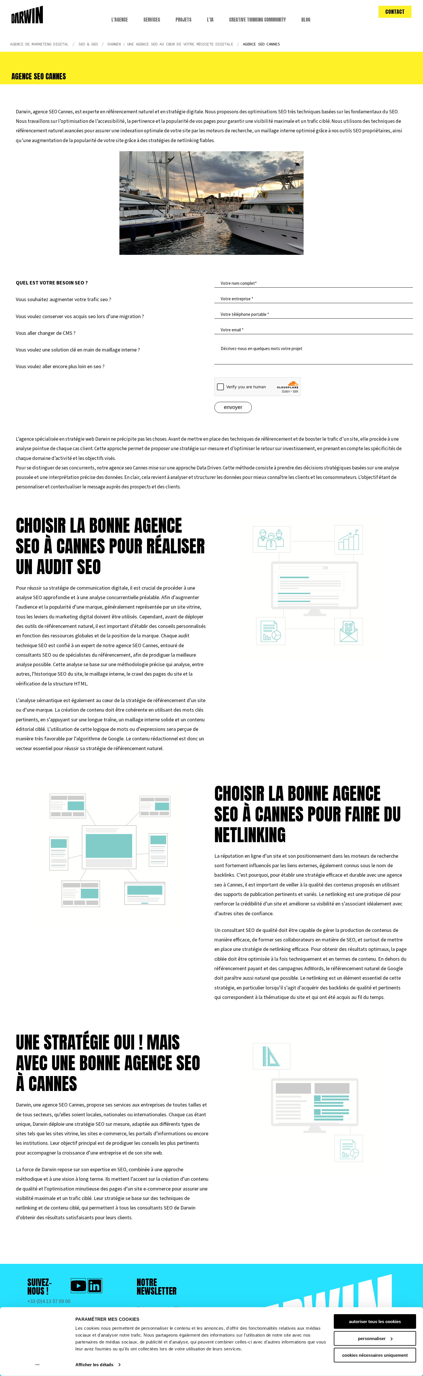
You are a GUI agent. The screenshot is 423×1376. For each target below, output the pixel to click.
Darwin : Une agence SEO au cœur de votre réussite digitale (170, 44)
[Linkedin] (94, 1285)
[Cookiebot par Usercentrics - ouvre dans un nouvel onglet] (37, 1364)
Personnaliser (372, 1338)
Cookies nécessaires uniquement (375, 1355)
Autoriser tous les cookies (375, 1321)
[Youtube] (78, 1285)
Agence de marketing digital (39, 44)
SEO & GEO (88, 44)
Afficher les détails (94, 1364)
